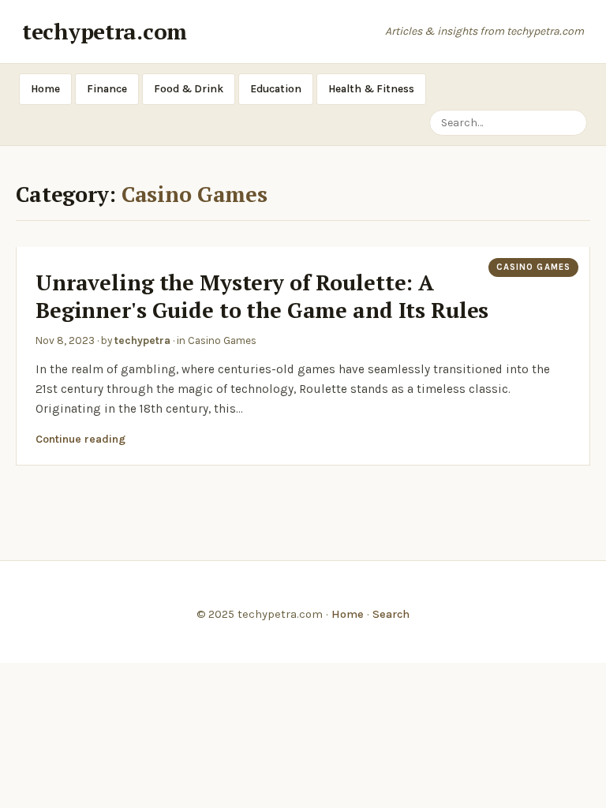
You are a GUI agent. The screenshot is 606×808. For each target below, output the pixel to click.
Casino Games (533, 267)
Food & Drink (188, 89)
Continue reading (80, 439)
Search (391, 614)
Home (45, 89)
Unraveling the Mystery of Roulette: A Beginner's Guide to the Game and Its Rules (262, 296)
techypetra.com (104, 31)
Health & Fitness (371, 89)
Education (275, 89)
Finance (107, 89)
